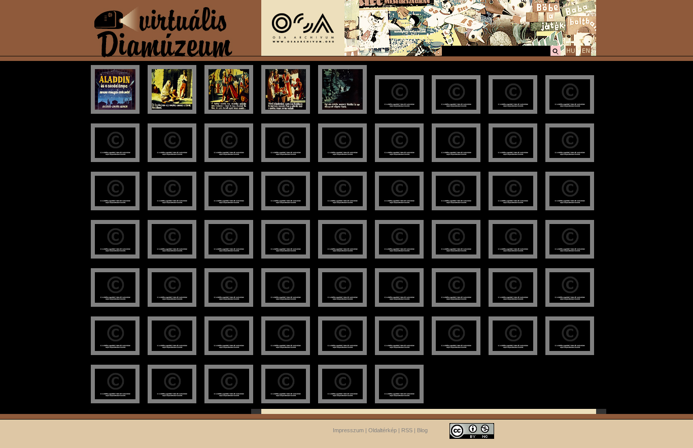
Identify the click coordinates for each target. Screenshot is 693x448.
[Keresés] (555, 54)
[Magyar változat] (571, 54)
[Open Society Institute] (302, 53)
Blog (422, 430)
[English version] (586, 54)
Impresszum (348, 430)
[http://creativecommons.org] (471, 430)
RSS (406, 430)
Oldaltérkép (382, 430)
